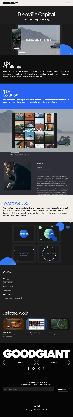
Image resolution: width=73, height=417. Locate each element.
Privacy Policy (36, 406)
